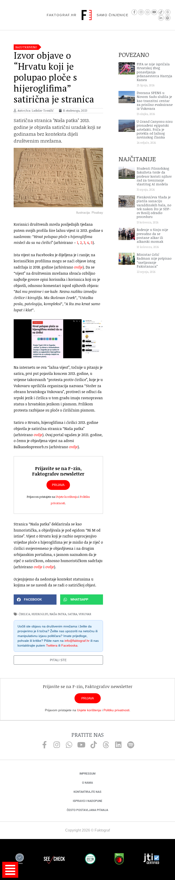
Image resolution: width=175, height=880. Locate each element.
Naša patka (57, 614)
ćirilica (24, 614)
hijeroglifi (39, 614)
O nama (87, 782)
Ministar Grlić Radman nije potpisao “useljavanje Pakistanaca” (154, 260)
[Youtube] (154, 12)
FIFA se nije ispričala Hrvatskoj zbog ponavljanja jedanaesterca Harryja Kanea (154, 72)
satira (72, 614)
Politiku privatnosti (116, 710)
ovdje (78, 267)
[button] (35, 599)
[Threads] (167, 12)
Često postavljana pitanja (87, 810)
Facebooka (69, 645)
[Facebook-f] (134, 12)
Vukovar (85, 614)
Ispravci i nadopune (87, 801)
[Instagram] (141, 12)
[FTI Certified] (151, 859)
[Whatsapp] (147, 12)
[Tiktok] (161, 12)
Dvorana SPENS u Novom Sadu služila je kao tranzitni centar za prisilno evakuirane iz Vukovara (155, 101)
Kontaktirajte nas (87, 791)
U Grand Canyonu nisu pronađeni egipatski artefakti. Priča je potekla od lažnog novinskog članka (154, 129)
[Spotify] (167, 18)
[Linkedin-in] (161, 18)
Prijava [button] (58, 485)
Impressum (87, 773)
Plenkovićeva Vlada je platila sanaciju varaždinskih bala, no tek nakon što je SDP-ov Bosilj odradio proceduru (154, 207)
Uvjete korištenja (67, 497)
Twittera (51, 645)
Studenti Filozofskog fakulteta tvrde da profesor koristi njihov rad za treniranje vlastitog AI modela (154, 176)
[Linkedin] (118, 744)
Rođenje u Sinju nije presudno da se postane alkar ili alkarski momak (152, 236)
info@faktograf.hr (77, 640)
